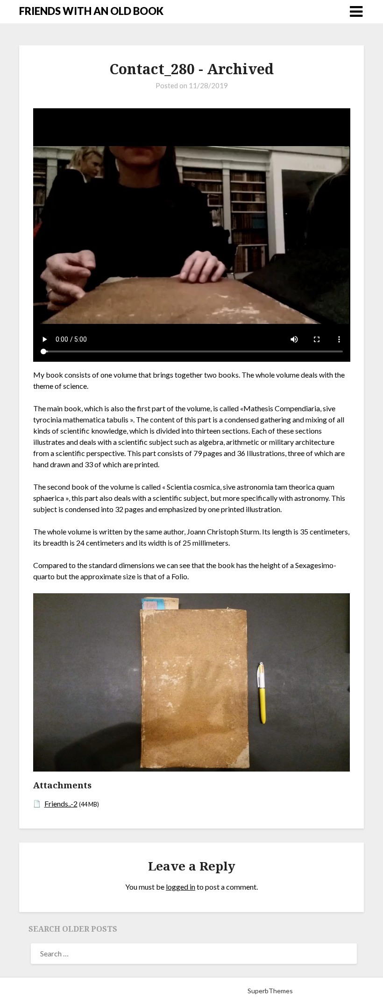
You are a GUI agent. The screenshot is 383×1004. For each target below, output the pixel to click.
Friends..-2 (61, 803)
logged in (180, 886)
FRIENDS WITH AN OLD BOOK (91, 11)
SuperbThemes (270, 991)
